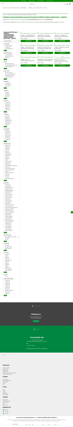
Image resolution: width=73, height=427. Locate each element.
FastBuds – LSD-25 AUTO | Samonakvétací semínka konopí (61, 60)
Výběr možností (28, 52)
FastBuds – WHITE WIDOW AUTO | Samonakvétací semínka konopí (44, 48)
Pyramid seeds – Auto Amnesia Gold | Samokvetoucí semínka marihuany (45, 60)
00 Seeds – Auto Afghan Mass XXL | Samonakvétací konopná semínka (27, 36)
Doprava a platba (6, 371)
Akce (34, 7)
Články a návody (39, 7)
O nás (4, 389)
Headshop (30, 7)
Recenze (4, 392)
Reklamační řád (5, 369)
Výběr (4, 403)
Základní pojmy (5, 399)
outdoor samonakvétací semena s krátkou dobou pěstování (28, 22)
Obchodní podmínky (6, 367)
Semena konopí (6, 7)
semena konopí (61, 22)
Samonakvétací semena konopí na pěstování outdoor (35, 13)
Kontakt (4, 390)
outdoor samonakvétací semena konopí (13, 19)
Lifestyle (4, 383)
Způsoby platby (5, 370)
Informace (45, 7)
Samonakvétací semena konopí (19, 13)
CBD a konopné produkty (14, 7)
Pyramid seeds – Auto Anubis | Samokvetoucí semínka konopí (44, 36)
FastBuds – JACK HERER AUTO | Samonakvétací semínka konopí (61, 36)
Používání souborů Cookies (7, 374)
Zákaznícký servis (6, 393)
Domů (4, 13)
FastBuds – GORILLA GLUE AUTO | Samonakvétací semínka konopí (27, 48)
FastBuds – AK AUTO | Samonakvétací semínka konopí (27, 60)
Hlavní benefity (5, 394)
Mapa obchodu (5, 404)
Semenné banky (23, 7)
